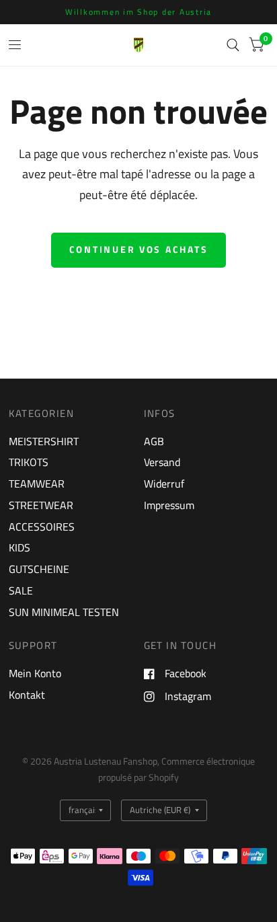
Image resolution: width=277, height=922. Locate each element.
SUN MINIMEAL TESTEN (64, 612)
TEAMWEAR (37, 483)
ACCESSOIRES (42, 526)
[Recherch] (233, 45)
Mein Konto (35, 673)
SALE (21, 590)
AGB (154, 441)
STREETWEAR (41, 505)
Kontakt (27, 695)
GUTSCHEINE (39, 569)
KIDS (19, 547)
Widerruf (164, 483)
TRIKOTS (28, 462)
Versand (162, 462)
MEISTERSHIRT (44, 441)
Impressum (169, 505)
